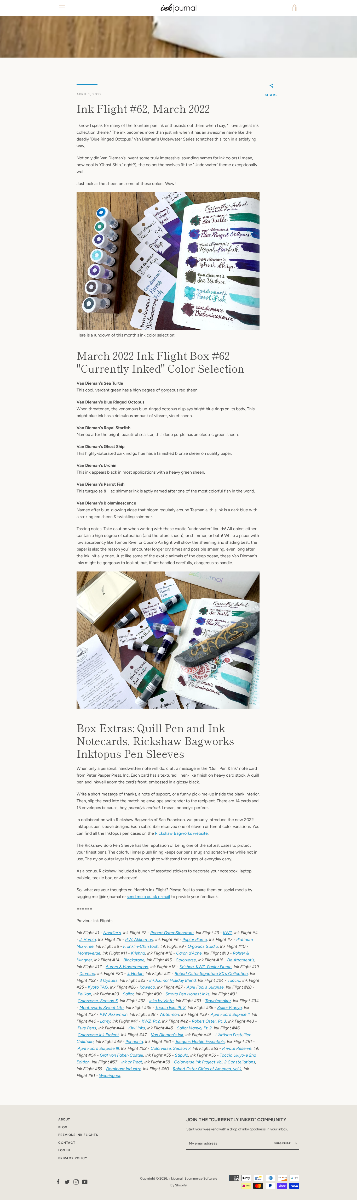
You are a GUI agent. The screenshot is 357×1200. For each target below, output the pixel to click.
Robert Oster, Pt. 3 (209, 1021)
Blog (62, 1127)
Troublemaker (218, 1000)
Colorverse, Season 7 (171, 1048)
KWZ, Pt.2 (151, 1021)
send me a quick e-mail (148, 896)
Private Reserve (236, 1048)
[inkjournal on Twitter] (67, 1181)
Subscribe (283, 1143)
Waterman (169, 1014)
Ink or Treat (131, 1061)
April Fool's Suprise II (230, 1014)
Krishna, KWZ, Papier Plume (206, 966)
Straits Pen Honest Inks (187, 993)
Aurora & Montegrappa (127, 966)
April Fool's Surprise (205, 987)
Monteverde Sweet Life (101, 1007)
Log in (64, 1150)
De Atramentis (241, 959)
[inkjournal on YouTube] (85, 1181)
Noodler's (112, 932)
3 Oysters (109, 980)
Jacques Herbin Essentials (200, 1041)
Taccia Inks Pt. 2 (170, 1007)
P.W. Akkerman (139, 939)
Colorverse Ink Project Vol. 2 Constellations (214, 1061)
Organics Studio (203, 946)
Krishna (138, 953)
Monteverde (89, 953)
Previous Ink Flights (78, 1135)
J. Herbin (87, 939)
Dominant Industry (123, 1068)
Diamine (87, 973)
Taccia (234, 980)
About (64, 1119)
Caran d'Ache (189, 953)
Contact (66, 1143)
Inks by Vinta (161, 1000)
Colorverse (186, 959)
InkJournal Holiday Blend (172, 980)
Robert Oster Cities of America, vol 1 (207, 1068)
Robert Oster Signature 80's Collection (211, 973)
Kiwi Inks (136, 1027)
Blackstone (134, 959)
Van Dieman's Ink (167, 1034)
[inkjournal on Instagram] (76, 1181)
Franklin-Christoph (140, 946)
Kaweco (147, 987)
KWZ (227, 932)
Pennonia (134, 1041)
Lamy (105, 1021)
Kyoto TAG (98, 987)
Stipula (181, 1055)
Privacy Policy (72, 1158)
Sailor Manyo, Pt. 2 (194, 1027)
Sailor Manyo (229, 1007)
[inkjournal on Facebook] (58, 1181)
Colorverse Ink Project (98, 1034)
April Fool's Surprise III (98, 1048)
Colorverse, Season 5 (98, 1000)
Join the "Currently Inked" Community (236, 1120)
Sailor (128, 993)
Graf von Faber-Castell (121, 1055)
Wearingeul (109, 1075)
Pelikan (84, 993)
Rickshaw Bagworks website (181, 833)
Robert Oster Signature (172, 932)
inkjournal (176, 1178)
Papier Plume (194, 939)
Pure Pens (87, 1027)
